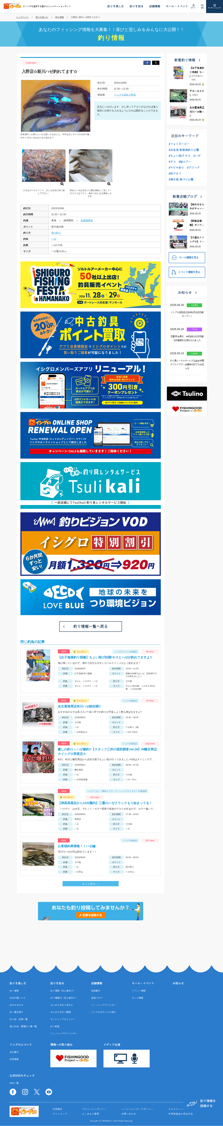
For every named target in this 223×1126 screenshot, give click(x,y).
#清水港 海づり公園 (181, 179)
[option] (44, 169)
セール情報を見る (188, 257)
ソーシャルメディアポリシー (137, 1109)
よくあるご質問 (90, 1114)
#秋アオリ (175, 173)
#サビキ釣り (176, 167)
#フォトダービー (179, 144)
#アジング (193, 167)
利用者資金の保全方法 (180, 1114)
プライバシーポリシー (94, 1109)
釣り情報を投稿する (208, 1103)
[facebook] (147, 63)
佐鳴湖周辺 (87, 220)
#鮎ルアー (185, 161)
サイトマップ (60, 1114)
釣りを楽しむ (42, 17)
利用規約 (57, 1109)
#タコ (172, 161)
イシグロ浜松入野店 (125, 94)
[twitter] (155, 63)
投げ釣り (56, 232)
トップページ (22, 17)
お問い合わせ (128, 1114)
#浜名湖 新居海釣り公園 (184, 150)
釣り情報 (59, 17)
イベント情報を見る (189, 272)
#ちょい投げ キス (180, 156)
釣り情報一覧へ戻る (90, 626)
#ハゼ (197, 156)
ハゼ (53, 238)
